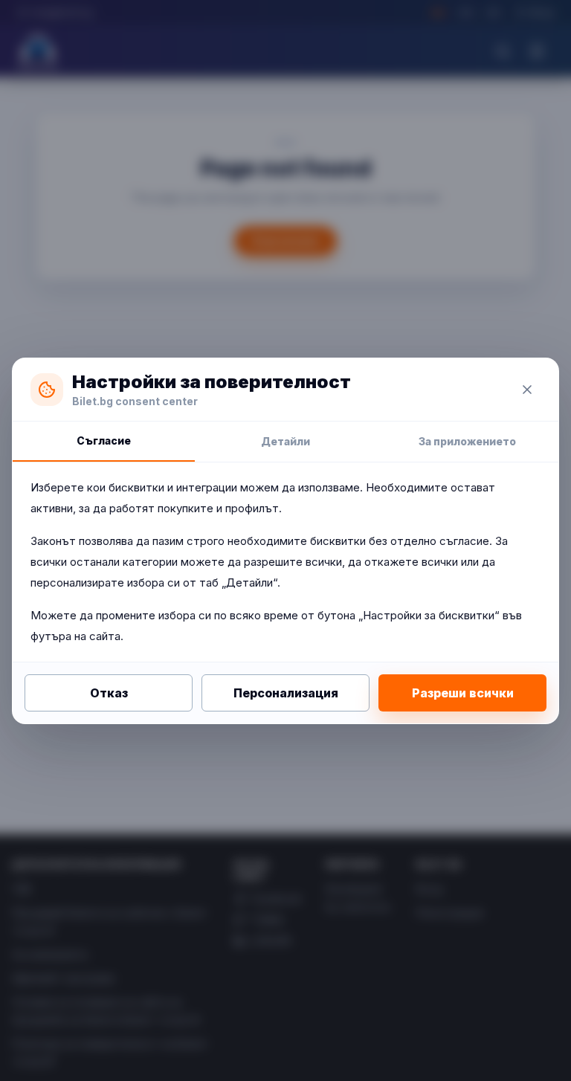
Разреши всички (463, 692)
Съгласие (104, 440)
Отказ (109, 692)
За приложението (467, 441)
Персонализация (285, 692)
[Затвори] (527, 389)
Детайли (285, 441)
